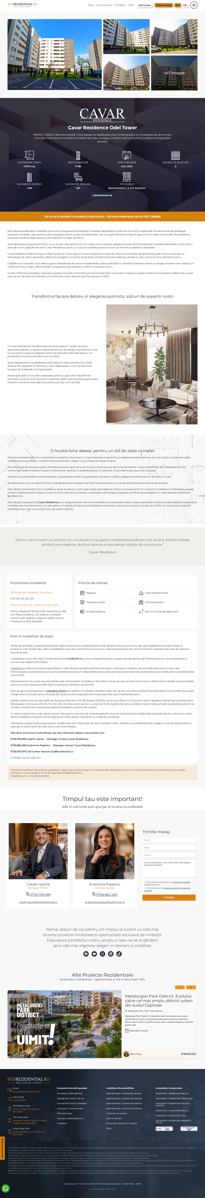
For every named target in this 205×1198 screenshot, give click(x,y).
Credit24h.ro (18, 668)
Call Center (145, 5)
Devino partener (2, 1149)
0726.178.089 (40, 895)
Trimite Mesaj (163, 5)
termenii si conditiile (181, 882)
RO (177, 5)
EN (185, 5)
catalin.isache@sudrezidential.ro (38, 902)
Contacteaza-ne (102, 195)
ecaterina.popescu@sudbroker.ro (105, 902)
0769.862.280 (107, 895)
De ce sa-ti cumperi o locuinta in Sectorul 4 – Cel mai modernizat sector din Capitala (102, 216)
